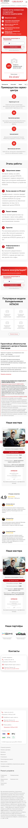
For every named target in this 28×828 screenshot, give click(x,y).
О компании (4, 757)
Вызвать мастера (14, 452)
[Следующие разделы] (27, 84)
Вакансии (3, 754)
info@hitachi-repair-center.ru (11, 717)
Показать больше (14, 334)
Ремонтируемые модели (7, 759)
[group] (7, 635)
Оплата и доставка (5, 749)
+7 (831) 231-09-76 (17, 1)
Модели (20, 84)
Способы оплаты (5, 766)
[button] (26, 442)
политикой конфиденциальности (14, 50)
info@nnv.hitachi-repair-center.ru (12, 664)
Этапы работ (13, 84)
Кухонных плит (14, 779)
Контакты (3, 752)
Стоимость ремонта (5, 747)
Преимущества (5, 84)
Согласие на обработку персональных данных (12, 764)
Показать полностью (6, 374)
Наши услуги (4, 761)
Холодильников (14, 775)
